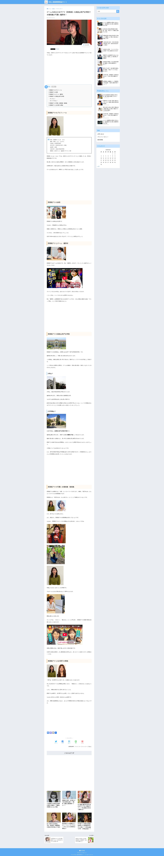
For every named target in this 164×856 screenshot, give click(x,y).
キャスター (84, 746)
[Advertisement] (69, 71)
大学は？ (52, 98)
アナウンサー (78, 746)
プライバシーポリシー (102, 137)
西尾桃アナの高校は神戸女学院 (56, 96)
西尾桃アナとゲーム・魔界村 (56, 94)
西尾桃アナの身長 (53, 92)
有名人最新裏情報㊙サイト (57, 2)
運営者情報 (100, 139)
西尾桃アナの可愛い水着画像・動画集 (58, 103)
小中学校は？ (54, 100)
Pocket (57, 49)
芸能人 (90, 746)
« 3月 (98, 166)
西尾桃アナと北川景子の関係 (56, 105)
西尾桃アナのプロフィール (55, 90)
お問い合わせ (100, 134)
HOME (83, 850)
